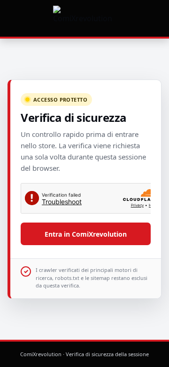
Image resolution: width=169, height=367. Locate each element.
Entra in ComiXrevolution (86, 234)
